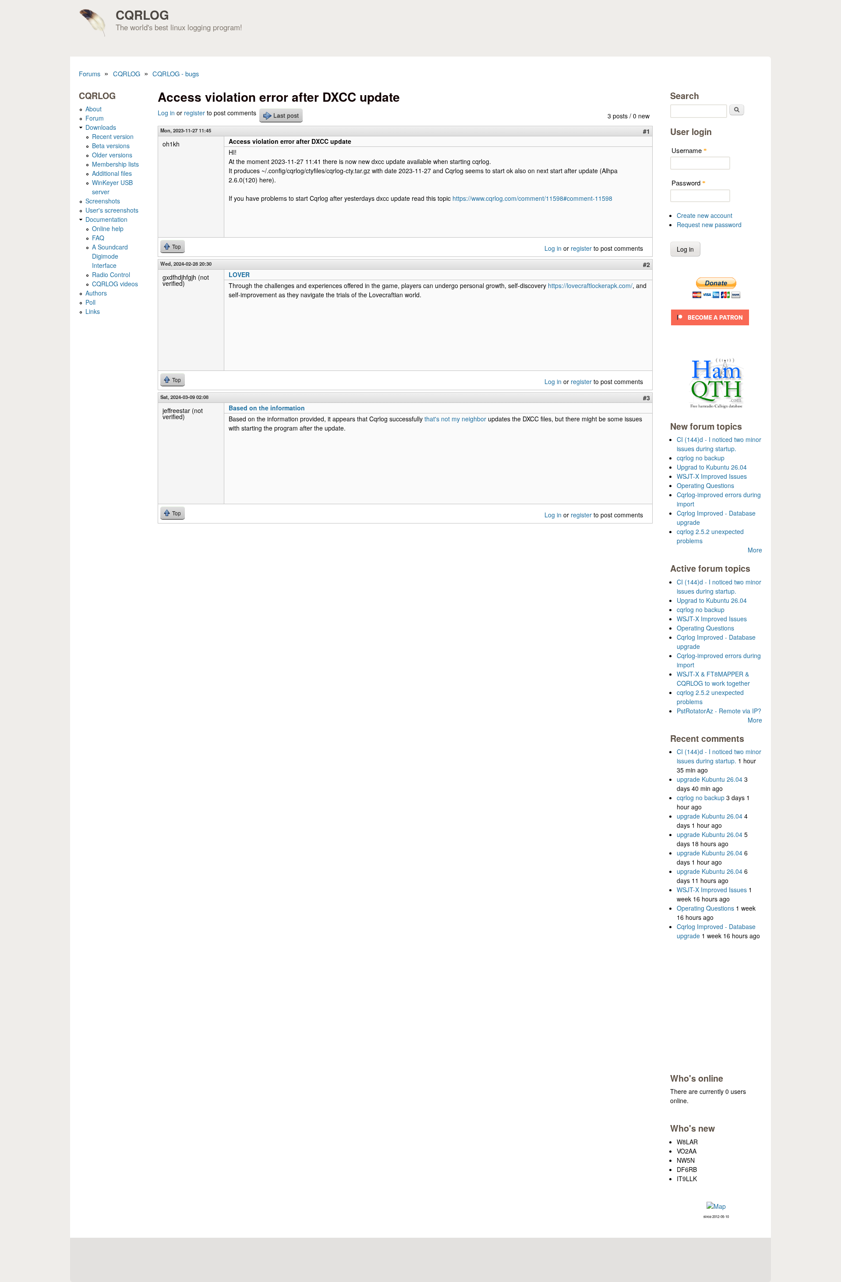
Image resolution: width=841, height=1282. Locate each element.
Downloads (100, 127)
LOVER (239, 274)
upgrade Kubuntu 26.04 (709, 779)
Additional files (112, 173)
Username (689, 150)
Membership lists (115, 164)
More (755, 549)
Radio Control (111, 274)
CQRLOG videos (115, 283)
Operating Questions (705, 485)
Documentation (106, 219)
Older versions (112, 154)
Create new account (704, 215)
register (194, 112)
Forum (94, 118)
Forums (89, 73)
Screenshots (102, 200)
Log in (166, 112)
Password (688, 182)
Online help (108, 228)
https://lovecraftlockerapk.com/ (590, 285)
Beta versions (111, 145)
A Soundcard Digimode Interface (110, 256)
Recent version (113, 136)
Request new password (709, 224)
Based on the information (267, 407)
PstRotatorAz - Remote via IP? (719, 710)
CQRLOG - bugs (175, 73)
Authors (96, 292)
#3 (646, 397)
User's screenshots (111, 210)
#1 (646, 131)
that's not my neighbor (455, 418)
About (93, 108)
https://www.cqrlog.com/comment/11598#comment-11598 (532, 198)
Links (92, 311)
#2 (646, 264)
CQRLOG (142, 15)
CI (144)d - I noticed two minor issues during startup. (719, 444)
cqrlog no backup (700, 457)
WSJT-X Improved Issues (712, 476)
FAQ (98, 237)
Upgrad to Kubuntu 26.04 (712, 467)
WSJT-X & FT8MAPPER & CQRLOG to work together (713, 678)
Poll (90, 302)
